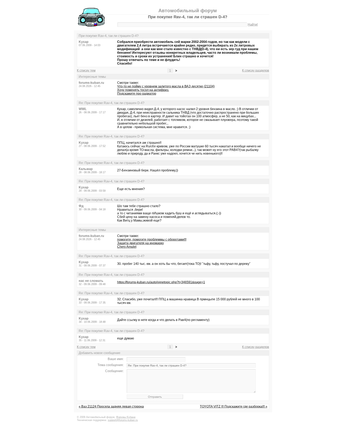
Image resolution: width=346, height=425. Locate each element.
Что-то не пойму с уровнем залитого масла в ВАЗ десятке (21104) (166, 86)
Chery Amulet (126, 246)
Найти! (253, 24)
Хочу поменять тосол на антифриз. (143, 90)
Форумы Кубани (125, 417)
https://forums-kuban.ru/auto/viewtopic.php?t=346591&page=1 (161, 282)
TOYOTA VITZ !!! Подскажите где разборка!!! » (233, 406)
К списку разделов (255, 70)
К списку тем (86, 70)
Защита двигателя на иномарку (140, 243)
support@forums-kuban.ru (123, 420)
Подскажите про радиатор (136, 93)
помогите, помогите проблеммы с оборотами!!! (151, 239)
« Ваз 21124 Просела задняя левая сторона (111, 406)
